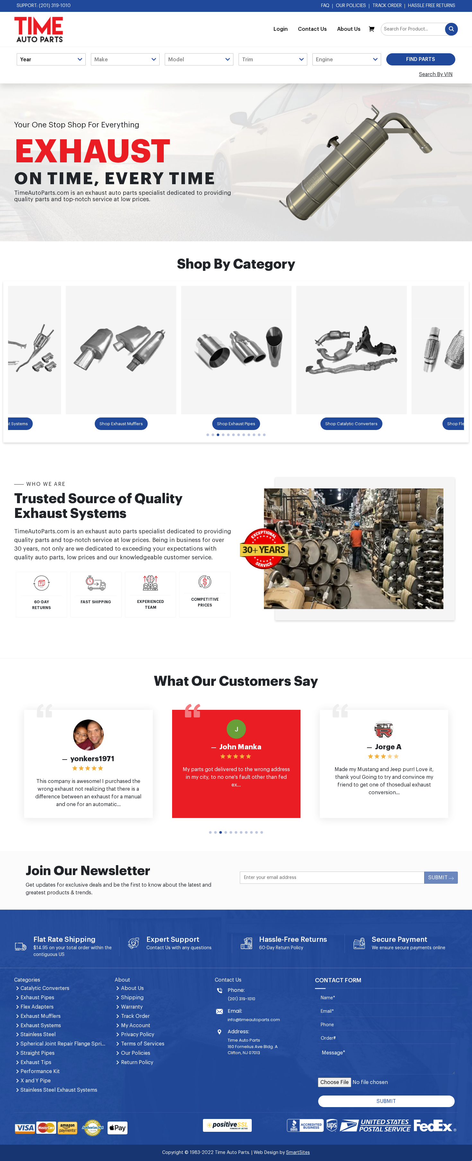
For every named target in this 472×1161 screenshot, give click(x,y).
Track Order (387, 6)
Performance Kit (40, 1071)
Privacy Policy (137, 1034)
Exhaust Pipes (37, 997)
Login (281, 29)
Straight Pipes (38, 1053)
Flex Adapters (37, 1007)
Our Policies (351, 6)
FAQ (325, 6)
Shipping (132, 997)
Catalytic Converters (45, 988)
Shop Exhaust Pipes (236, 424)
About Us (349, 29)
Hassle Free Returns (431, 6)
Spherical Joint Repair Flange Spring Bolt (64, 1043)
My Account (135, 1025)
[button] (207, 435)
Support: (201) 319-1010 (44, 6)
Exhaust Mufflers (41, 1016)
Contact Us (312, 29)
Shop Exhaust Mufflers (121, 424)
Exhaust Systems (41, 1025)
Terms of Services (142, 1043)
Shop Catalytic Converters (351, 424)
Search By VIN (436, 74)
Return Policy (289, 948)
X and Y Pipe (36, 1080)
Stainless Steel (38, 1034)
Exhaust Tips (36, 1062)
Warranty (132, 1007)
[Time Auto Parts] (38, 29)
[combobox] (419, 29)
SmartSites (298, 1152)
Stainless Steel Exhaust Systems (59, 1090)
